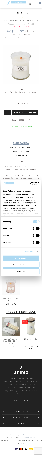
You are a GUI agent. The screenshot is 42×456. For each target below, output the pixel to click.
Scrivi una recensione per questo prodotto (21, 20)
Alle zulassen (21, 258)
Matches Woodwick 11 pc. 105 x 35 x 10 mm (10, 341)
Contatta (21, 155)
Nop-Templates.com (26, 437)
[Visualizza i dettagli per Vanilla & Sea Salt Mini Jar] (11, 286)
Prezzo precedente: (16, 24)
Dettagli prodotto (21, 147)
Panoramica (21, 143)
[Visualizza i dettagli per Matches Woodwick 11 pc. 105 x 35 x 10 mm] (11, 326)
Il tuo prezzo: (13, 31)
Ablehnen (21, 271)
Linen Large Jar (31, 339)
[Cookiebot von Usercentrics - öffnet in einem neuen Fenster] (29, 183)
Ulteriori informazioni (21, 400)
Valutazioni (21, 151)
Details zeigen (29, 251)
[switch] (36, 228)
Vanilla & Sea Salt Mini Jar (11, 300)
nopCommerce (26, 435)
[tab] (21, 143)
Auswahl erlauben (21, 265)
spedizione (25, 35)
